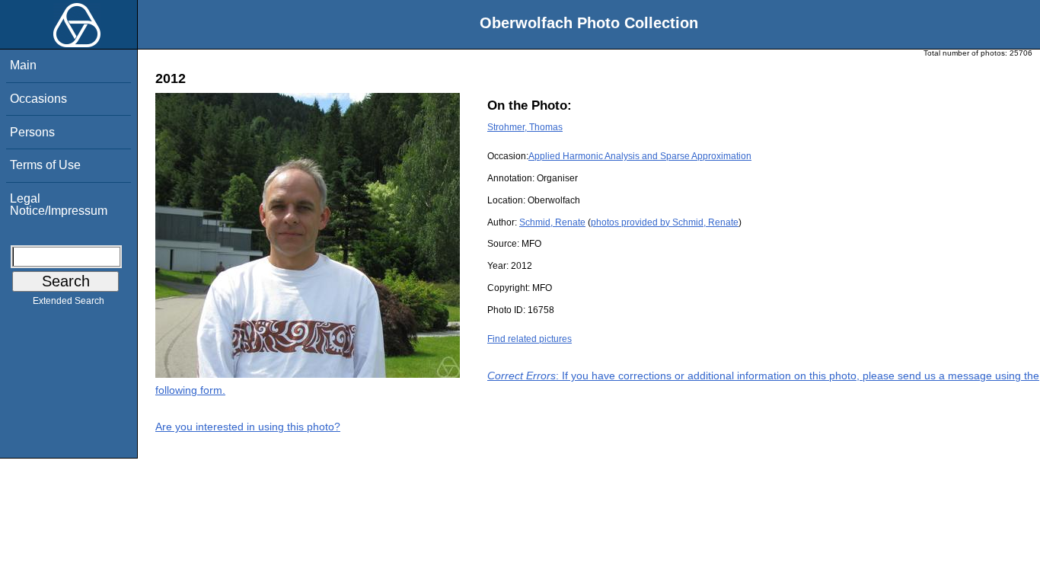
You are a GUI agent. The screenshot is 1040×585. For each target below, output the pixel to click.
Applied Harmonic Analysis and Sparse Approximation (639, 156)
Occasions (38, 98)
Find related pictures (529, 339)
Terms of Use (45, 164)
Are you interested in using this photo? (247, 426)
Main (23, 65)
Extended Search (68, 300)
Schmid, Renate (552, 222)
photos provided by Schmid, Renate (665, 222)
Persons (32, 132)
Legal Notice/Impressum (58, 204)
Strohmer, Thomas (525, 127)
